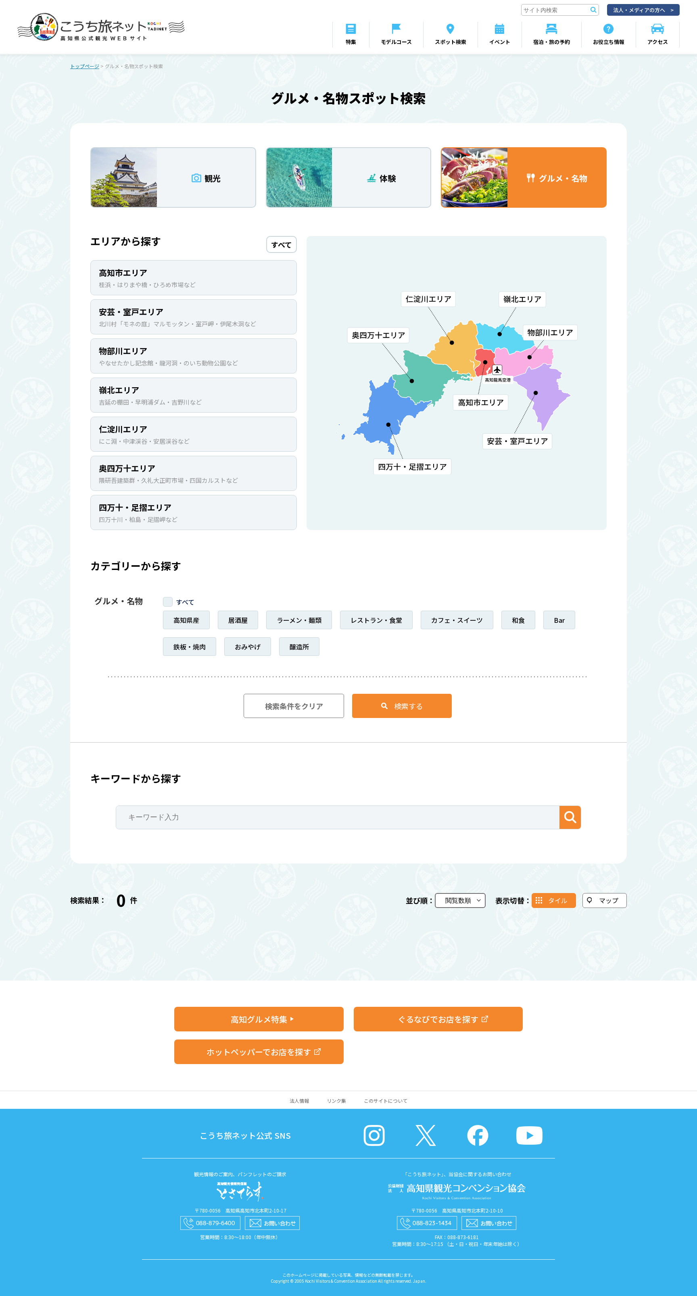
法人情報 (299, 1100)
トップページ (84, 66)
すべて (185, 602)
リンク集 (336, 1100)
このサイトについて (385, 1100)
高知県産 (186, 620)
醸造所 (299, 646)
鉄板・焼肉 (189, 646)
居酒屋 (238, 620)
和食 (518, 620)
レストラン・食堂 (376, 620)
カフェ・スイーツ (457, 620)
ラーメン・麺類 (299, 620)
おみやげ (248, 646)
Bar (559, 620)
